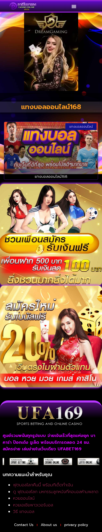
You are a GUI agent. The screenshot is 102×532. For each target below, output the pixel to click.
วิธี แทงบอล (23, 512)
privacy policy (76, 524)
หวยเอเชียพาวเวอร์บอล (33, 505)
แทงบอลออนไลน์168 (51, 176)
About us (49, 524)
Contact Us (23, 524)
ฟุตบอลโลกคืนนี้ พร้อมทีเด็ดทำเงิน (43, 485)
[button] (74, 6)
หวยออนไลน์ (24, 498)
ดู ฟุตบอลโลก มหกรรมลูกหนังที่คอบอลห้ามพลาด (55, 492)
